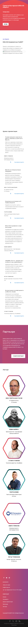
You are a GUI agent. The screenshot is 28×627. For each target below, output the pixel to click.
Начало (4, 597)
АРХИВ (5, 24)
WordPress (14, 625)
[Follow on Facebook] (4, 578)
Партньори (5, 604)
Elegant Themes (14, 623)
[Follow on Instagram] (9, 578)
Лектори (5, 606)
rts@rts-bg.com (6, 587)
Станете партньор (18, 356)
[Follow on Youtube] (7, 578)
